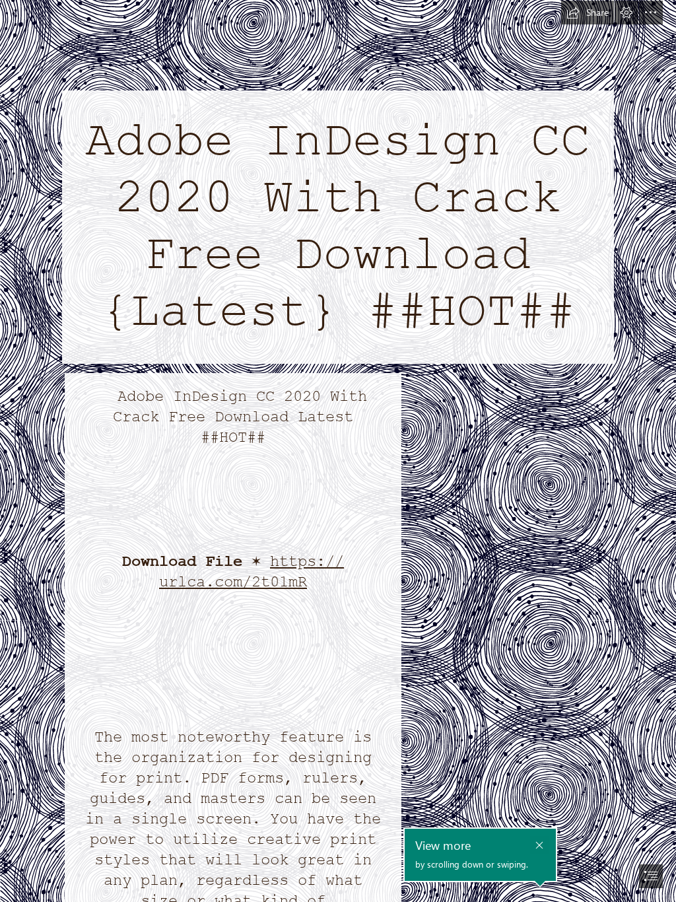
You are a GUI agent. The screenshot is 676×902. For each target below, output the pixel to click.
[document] (338, 451)
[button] (587, 12)
